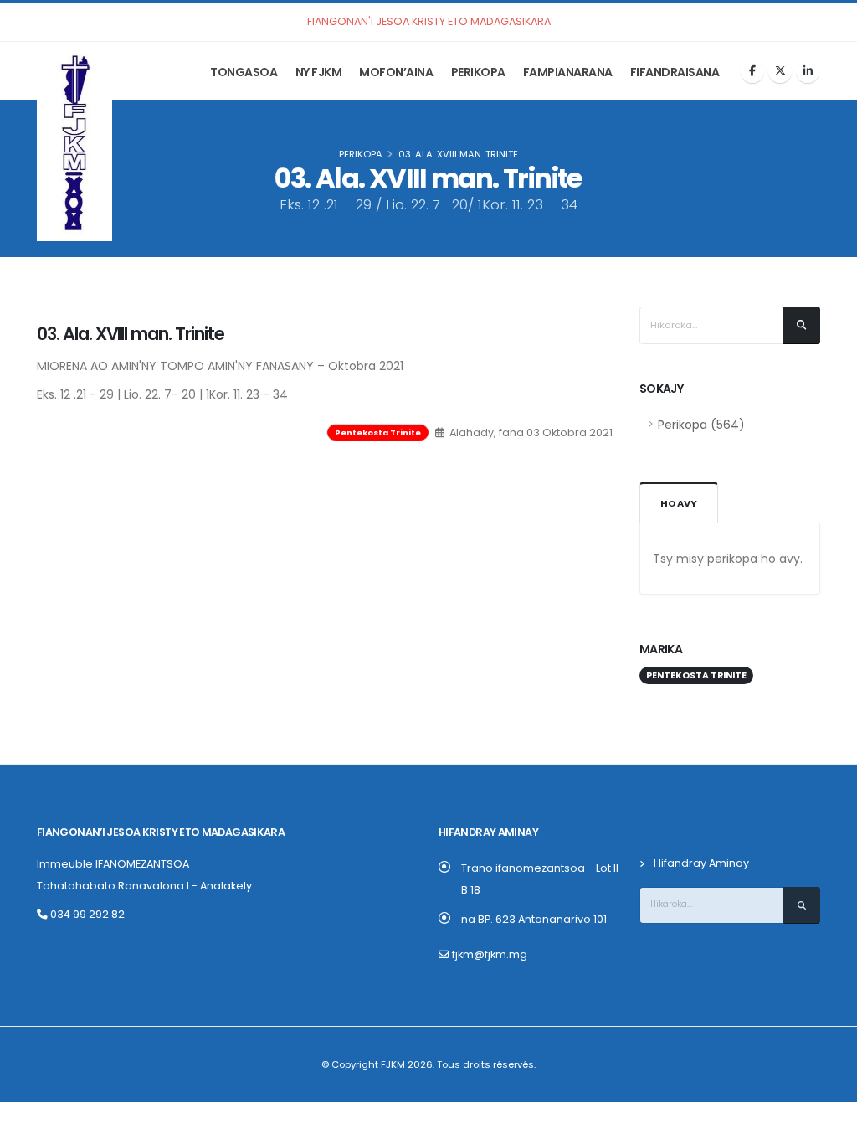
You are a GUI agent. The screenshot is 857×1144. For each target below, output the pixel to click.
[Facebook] (752, 71)
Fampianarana (568, 72)
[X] (780, 71)
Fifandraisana (675, 72)
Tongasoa (243, 72)
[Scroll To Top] (828, 1125)
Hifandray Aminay (701, 863)
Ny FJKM (318, 72)
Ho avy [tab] (678, 503)
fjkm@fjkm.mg (489, 954)
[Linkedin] (807, 71)
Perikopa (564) (701, 424)
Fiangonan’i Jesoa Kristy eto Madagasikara (161, 832)
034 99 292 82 (86, 914)
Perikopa (478, 72)
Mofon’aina (396, 72)
